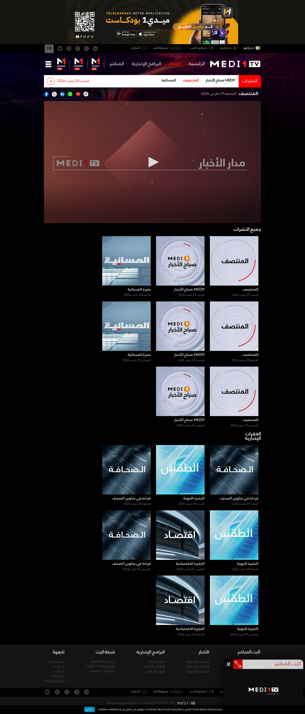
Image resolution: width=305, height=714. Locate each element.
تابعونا (58, 652)
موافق (89, 709)
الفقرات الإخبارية (197, 666)
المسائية (169, 80)
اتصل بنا (58, 666)
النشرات (250, 81)
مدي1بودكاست (198, 48)
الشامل (135, 48)
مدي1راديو (226, 48)
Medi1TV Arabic (103, 662)
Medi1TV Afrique (102, 671)
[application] (152, 162)
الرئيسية (197, 64)
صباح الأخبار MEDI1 (220, 80)
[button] (152, 162)
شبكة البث (105, 652)
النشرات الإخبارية (197, 662)
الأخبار (175, 64)
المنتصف (191, 80)
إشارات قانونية (54, 681)
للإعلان (59, 671)
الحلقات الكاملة (154, 666)
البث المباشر (248, 652)
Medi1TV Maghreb (100, 666)
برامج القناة (157, 662)
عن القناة (58, 676)
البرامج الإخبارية (146, 64)
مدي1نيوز (248, 48)
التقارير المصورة (197, 671)
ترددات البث (56, 662)
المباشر (116, 64)
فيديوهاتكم (161, 48)
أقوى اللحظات (155, 671)
